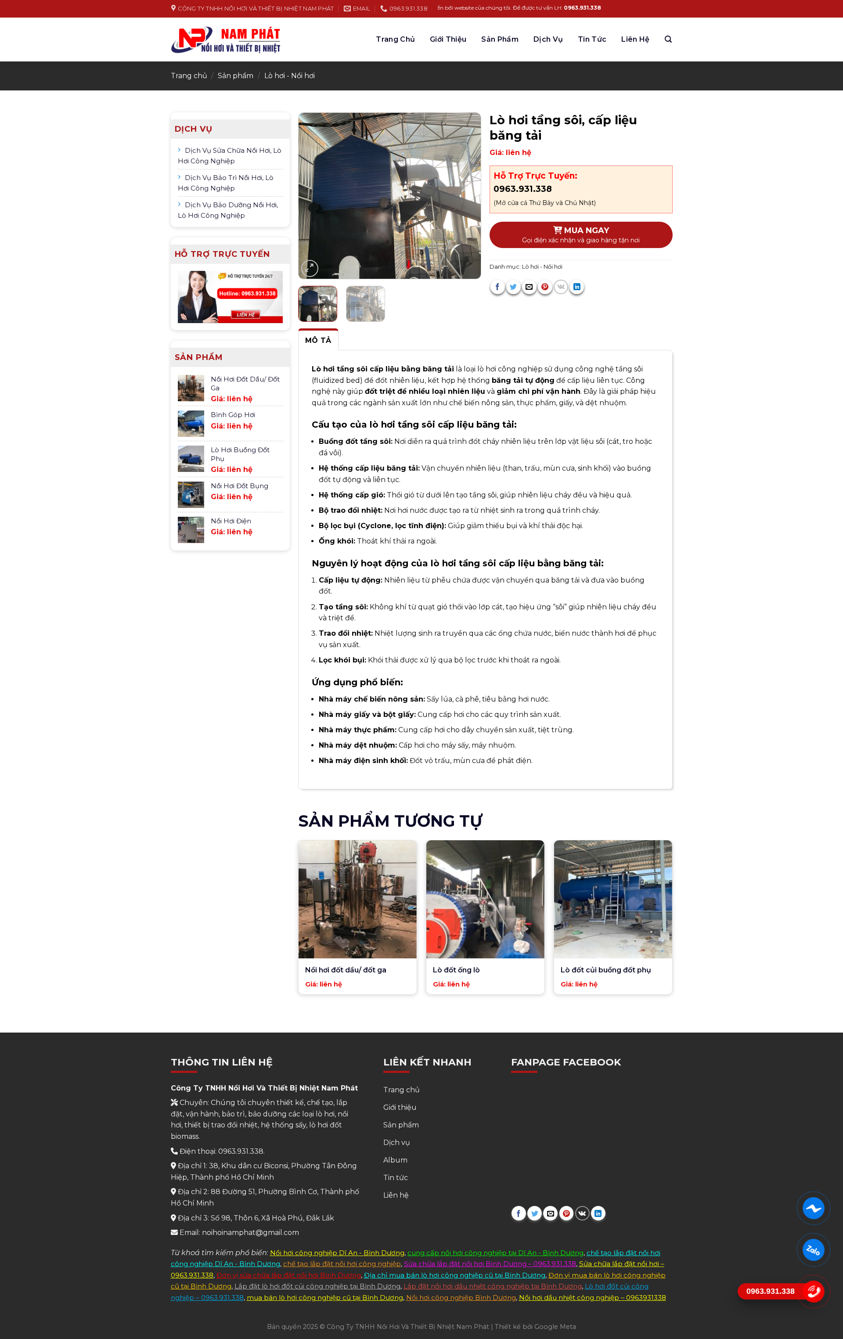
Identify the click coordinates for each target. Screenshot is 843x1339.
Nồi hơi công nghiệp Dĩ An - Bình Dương (337, 1253)
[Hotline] (813, 1291)
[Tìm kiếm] (668, 39)
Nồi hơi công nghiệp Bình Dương (461, 1297)
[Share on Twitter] (513, 287)
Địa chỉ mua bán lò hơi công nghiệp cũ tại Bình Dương (454, 1275)
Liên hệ (635, 39)
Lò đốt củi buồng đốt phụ (606, 970)
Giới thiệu (448, 39)
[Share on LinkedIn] (576, 287)
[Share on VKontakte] (561, 287)
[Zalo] (813, 1250)
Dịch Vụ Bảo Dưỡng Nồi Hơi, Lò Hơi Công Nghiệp (228, 210)
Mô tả (318, 340)
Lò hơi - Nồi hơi (289, 76)
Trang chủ (395, 39)
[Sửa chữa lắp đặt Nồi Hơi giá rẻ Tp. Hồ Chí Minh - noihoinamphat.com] (226, 39)
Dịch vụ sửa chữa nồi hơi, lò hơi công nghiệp (229, 155)
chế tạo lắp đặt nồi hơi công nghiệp (342, 1264)
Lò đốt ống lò (456, 970)
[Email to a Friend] (529, 287)
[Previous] (313, 195)
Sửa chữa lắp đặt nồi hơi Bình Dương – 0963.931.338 (490, 1264)
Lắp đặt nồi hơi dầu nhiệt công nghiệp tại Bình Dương (492, 1286)
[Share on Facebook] (497, 287)
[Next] (466, 195)
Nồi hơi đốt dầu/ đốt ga (345, 970)
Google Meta (555, 1327)
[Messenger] (813, 1208)
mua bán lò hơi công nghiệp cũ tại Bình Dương (325, 1297)
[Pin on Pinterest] (545, 287)
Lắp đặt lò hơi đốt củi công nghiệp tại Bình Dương (317, 1286)
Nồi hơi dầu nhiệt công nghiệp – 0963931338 (592, 1297)
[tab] (318, 339)
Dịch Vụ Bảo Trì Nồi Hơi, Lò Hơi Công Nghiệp (226, 182)
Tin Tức (592, 39)
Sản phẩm (500, 39)
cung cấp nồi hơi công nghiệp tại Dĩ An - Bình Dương (495, 1253)
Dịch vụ (548, 39)
